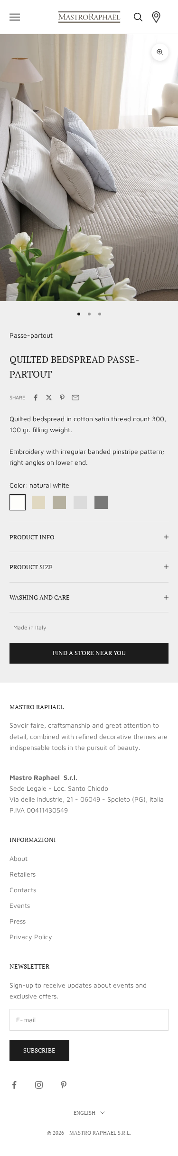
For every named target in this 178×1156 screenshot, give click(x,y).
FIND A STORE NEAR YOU (89, 652)
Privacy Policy (30, 937)
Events (19, 905)
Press (17, 921)
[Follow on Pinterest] (63, 1085)
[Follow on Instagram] (39, 1085)
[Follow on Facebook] (14, 1085)
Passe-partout (31, 335)
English (84, 1113)
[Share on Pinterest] (62, 397)
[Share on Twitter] (49, 397)
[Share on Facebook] (35, 397)
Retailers (22, 874)
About (18, 858)
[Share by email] (75, 397)
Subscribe (39, 1050)
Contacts (22, 890)
